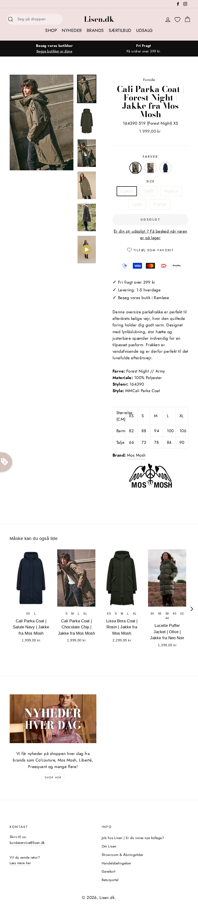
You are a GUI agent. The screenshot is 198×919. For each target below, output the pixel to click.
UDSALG (144, 30)
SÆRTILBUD (120, 30)
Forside (149, 79)
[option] (54, 48)
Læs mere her (20, 863)
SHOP (51, 30)
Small (148, 191)
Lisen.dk (99, 19)
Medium (171, 191)
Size (150, 181)
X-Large (160, 204)
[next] (192, 609)
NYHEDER (72, 30)
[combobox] (38, 19)
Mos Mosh (136, 455)
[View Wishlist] (177, 19)
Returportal (110, 879)
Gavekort (108, 871)
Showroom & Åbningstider (122, 854)
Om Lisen (109, 846)
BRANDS (95, 30)
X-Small (126, 191)
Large (137, 204)
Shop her (53, 777)
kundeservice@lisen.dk (27, 842)
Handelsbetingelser (116, 863)
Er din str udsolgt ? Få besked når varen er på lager (150, 234)
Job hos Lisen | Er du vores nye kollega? (133, 837)
